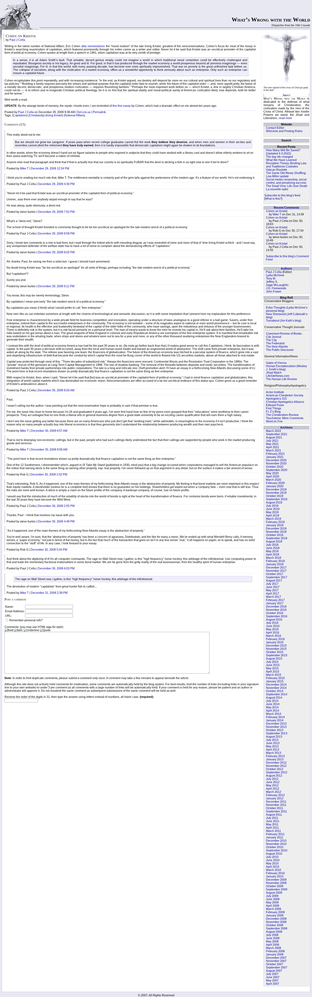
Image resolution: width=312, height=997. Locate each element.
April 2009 (272, 905)
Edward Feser (275, 405)
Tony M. (271, 278)
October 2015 (274, 652)
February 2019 (275, 522)
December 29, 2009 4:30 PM (56, 184)
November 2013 (276, 726)
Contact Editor (275, 127)
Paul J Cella (274, 272)
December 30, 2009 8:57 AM (49, 430)
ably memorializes (93, 46)
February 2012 (275, 795)
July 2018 (272, 544)
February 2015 (275, 678)
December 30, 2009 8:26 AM (56, 390)
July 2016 (272, 622)
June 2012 (273, 782)
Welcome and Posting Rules (284, 131)
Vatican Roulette (276, 169)
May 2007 (272, 980)
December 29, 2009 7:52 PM (56, 211)
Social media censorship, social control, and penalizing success (286, 181)
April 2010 (272, 866)
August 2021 (274, 437)
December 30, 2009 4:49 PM (56, 521)
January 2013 (274, 759)
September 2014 (276, 694)
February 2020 (275, 482)
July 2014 (272, 700)
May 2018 (272, 551)
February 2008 (275, 951)
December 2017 (276, 567)
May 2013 (272, 746)
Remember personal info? (26, 620)
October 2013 (274, 730)
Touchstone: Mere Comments (284, 418)
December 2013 (276, 723)
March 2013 (273, 752)
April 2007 (272, 983)
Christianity (36, 115)
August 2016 (274, 619)
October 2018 (274, 535)
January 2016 (274, 642)
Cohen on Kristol (276, 211)
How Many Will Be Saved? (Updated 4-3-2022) (283, 152)
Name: (9, 606)
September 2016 (276, 616)
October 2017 (274, 574)
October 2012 (274, 769)
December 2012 (276, 762)
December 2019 (276, 489)
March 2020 (273, 479)
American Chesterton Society (284, 395)
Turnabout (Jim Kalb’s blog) (283, 320)
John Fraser (273, 291)
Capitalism (20, 115)
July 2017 (272, 583)
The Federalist (275, 343)
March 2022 (273, 430)
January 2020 (274, 486)
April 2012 (272, 788)
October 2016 (274, 613)
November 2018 (276, 531)
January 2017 (274, 603)
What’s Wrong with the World (271, 19)
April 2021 (272, 447)
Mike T (277, 214)
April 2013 (272, 749)
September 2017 (276, 577)
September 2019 (276, 499)
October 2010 (274, 847)
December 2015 (276, 645)
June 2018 (273, 548)
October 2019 (274, 496)
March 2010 (273, 869)
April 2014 (272, 710)
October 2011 (274, 808)
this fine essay (121, 105)
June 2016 (273, 626)
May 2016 (272, 629)
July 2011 (272, 817)
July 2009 (272, 895)
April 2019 (272, 515)
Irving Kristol (54, 115)
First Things (273, 408)
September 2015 (276, 655)
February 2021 (275, 453)
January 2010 (274, 876)
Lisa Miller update (277, 176)
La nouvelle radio (277, 189)
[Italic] (18, 630)
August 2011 (274, 814)
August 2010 (274, 853)
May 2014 (272, 707)
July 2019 (272, 505)
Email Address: (14, 611)
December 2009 (276, 879)
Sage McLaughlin (277, 285)
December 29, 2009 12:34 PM (50, 168)
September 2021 (276, 434)
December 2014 (276, 684)
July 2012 (272, 778)
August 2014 (274, 697)
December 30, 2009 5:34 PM (49, 549)
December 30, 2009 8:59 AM (49, 449)
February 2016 (275, 639)
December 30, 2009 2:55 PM (56, 505)
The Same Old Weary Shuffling (286, 173)
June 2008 (273, 938)
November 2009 (276, 882)
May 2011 (272, 824)
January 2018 (274, 564)
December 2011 (276, 801)
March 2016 (273, 635)
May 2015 (272, 668)
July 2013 (272, 739)
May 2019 (272, 512)
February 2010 (275, 873)
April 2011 (272, 827)
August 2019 (274, 502)
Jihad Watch (274, 372)
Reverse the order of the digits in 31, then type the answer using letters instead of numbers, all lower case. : (79, 696)
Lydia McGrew (275, 275)
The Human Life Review (281, 379)
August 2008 (274, 931)
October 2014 (274, 691)
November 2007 (276, 960)
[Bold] (9, 630)
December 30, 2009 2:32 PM (49, 474)
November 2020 (276, 463)
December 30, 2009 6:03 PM (56, 568)
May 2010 (272, 863)
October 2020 (274, 466)
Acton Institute (275, 392)
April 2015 (272, 671)
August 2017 (274, 580)
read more (285, 118)
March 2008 (273, 947)
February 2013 (275, 756)
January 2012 (274, 798)
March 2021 (273, 450)
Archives (286, 427)
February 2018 (275, 561)
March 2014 (273, 713)
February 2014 (275, 717)
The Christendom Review (282, 414)
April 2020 (272, 476)
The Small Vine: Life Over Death (286, 186)
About (286, 95)
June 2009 (273, 899)
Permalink (99, 112)
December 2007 (276, 957)
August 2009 (274, 892)
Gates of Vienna (276, 362)
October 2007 (274, 964)
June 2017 (273, 587)
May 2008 (272, 941)
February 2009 (275, 912)
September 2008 (276, 928)
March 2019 (273, 518)
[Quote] (45, 630)
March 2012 (273, 791)
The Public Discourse (280, 349)
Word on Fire (274, 421)
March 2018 (273, 557)
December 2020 (276, 460)
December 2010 (276, 840)
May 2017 (272, 590)
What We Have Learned (281, 159)
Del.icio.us (84, 112)
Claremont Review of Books (284, 333)
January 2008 (274, 954)
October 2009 (274, 886)
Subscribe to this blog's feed (282, 195)
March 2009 (273, 908)
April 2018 (272, 554)
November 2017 (276, 570)
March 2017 (273, 596)
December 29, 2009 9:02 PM (56, 252)
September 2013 (276, 733)
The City (271, 340)
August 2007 (274, 970)
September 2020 (276, 469)
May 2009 (272, 902)
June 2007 (273, 977)
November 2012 (276, 765)
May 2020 (272, 473)
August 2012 (274, 775)
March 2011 (273, 830)
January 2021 (274, 456)
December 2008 (276, 918)
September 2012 (276, 772)
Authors (286, 268)
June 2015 (273, 665)
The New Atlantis (277, 346)
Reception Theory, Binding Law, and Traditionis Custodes (286, 165)
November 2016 (276, 609)
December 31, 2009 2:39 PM (49, 592)
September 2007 (276, 967)
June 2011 (272, 821)
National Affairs (74, 115)
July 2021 (272, 440)
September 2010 (276, 850)
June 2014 (273, 704)
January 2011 (274, 837)
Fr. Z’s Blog (273, 411)
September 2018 (276, 538)
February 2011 (275, 834)
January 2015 (274, 681)
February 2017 (275, 600)
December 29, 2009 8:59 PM (56, 233)
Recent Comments (286, 207)
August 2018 (274, 541)
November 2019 (276, 492)
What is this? (273, 198)
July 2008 (272, 934)
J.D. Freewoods (276, 288)
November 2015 (276, 648)
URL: (8, 615)
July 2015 (272, 661)
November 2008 (276, 921)
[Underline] (31, 630)
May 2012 (272, 785)
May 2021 (272, 443)
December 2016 (276, 606)
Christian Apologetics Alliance (285, 401)
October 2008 (274, 925)
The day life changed (279, 156)
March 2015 (273, 674)
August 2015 (274, 658)
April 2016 (272, 632)
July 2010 (272, 856)
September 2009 (276, 889)
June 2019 (273, 509)
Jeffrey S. (272, 281)
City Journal (273, 336)
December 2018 (276, 528)
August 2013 (274, 736)
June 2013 (273, 743)
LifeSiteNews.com (277, 375)
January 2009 (274, 915)
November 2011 (276, 804)
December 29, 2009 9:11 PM (56, 286)
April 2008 (272, 944)
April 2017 (272, 593)
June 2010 (273, 860)
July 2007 (272, 974)
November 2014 (276, 687)
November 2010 (276, 843)
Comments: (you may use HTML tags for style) (34, 626)
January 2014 (274, 720)
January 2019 (274, 525)
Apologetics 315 (276, 398)
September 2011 (276, 811)
